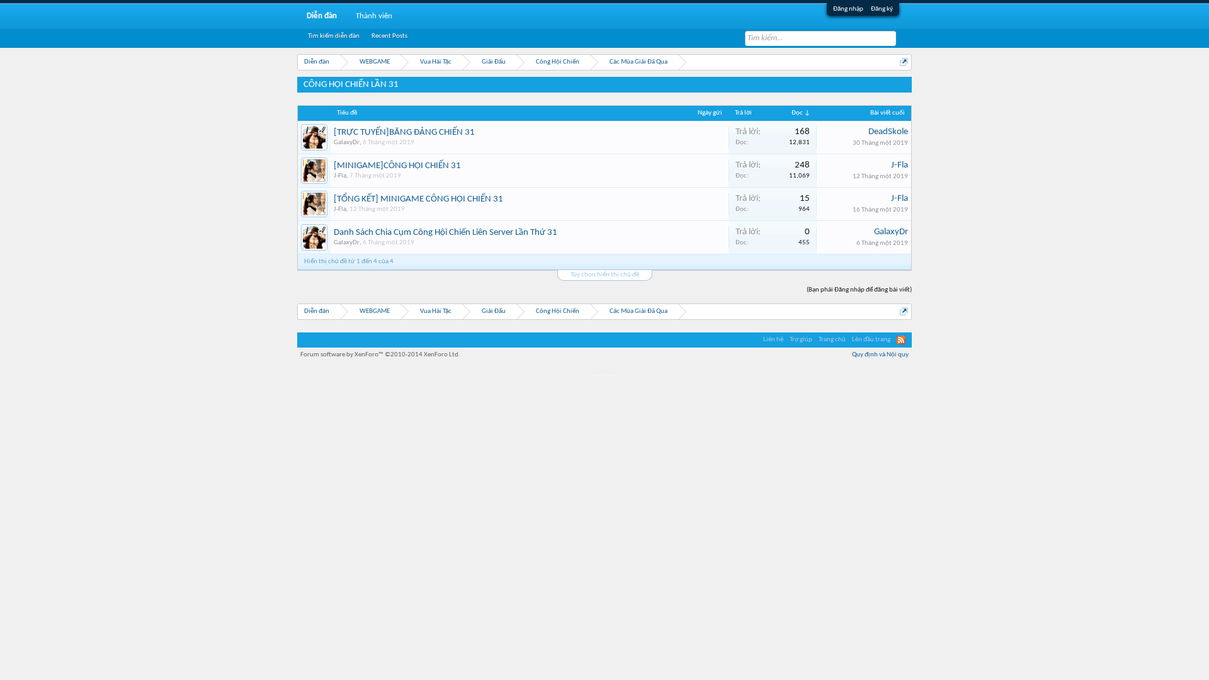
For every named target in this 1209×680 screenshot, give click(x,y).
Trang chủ (832, 339)
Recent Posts (389, 36)
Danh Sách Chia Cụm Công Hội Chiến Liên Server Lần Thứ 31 (445, 232)
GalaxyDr (347, 142)
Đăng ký (882, 9)
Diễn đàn (322, 16)
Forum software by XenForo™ (380, 354)
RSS (901, 340)
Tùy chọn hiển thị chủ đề (604, 274)
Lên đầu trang (871, 339)
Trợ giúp (801, 339)
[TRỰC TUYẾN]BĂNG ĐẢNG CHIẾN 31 (404, 132)
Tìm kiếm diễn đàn (334, 36)
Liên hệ (773, 339)
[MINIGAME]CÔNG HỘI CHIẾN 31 (397, 166)
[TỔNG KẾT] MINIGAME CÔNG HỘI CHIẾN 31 (418, 199)
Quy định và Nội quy (880, 354)
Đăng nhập (848, 9)
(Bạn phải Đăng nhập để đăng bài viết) (859, 289)
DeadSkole (888, 132)
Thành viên (374, 16)
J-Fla (340, 176)
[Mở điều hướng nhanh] (904, 62)
